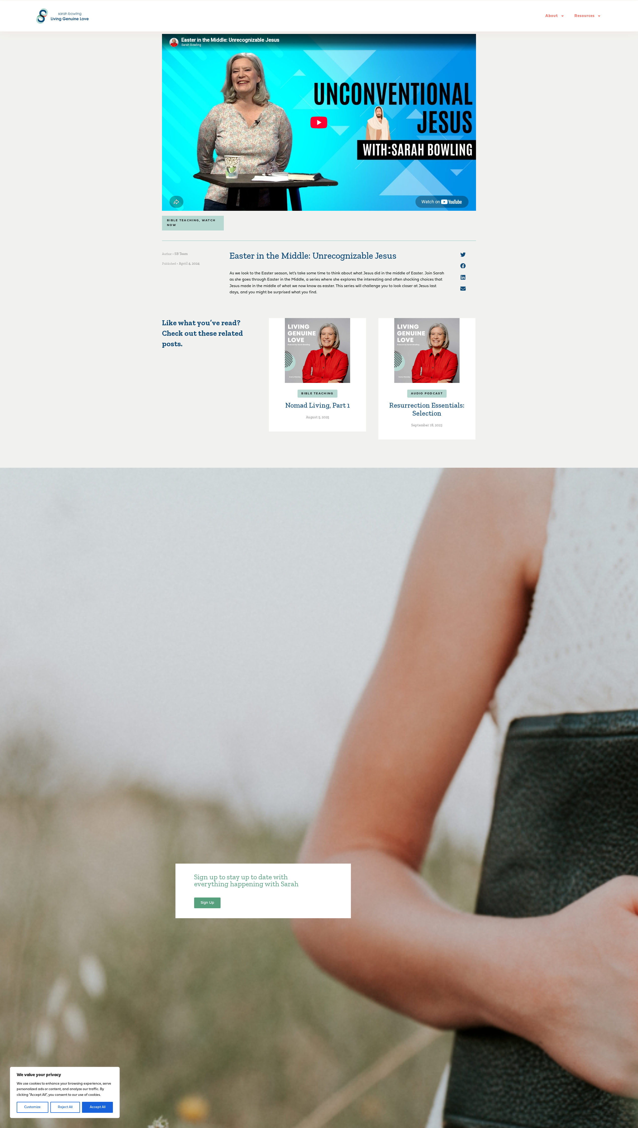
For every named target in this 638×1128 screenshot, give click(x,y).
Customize (32, 1107)
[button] (463, 254)
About (551, 16)
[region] (65, 1092)
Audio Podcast (427, 393)
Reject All (65, 1107)
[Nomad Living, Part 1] (317, 350)
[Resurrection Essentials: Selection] (427, 350)
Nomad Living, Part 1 (317, 405)
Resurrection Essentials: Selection (426, 409)
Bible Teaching (183, 220)
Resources (584, 16)
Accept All (97, 1107)
